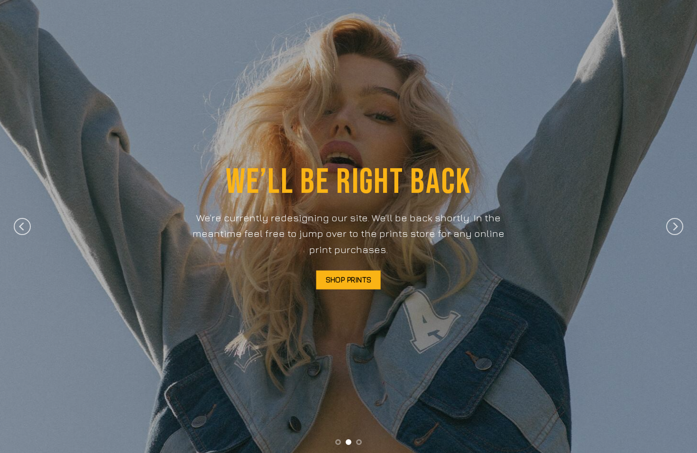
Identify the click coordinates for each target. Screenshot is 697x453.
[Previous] (22, 226)
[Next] (674, 226)
